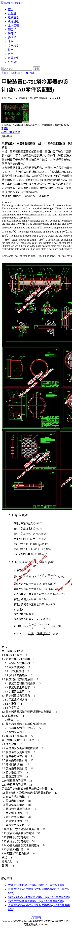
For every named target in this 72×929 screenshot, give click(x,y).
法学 (10, 49)
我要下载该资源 (10, 132)
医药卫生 (13, 58)
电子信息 (13, 17)
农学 (10, 41)
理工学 (12, 29)
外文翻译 (13, 62)
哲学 (10, 53)
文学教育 (13, 45)
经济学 (12, 37)
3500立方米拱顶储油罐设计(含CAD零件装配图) (36, 901)
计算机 (12, 13)
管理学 (12, 33)
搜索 (36, 68)
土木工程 (13, 25)
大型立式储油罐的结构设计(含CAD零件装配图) (36, 885)
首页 (10, 9)
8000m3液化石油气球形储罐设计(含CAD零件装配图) (39, 897)
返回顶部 (36, 917)
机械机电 (13, 21)
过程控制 (28, 73)
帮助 (6, 128)
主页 (4, 73)
